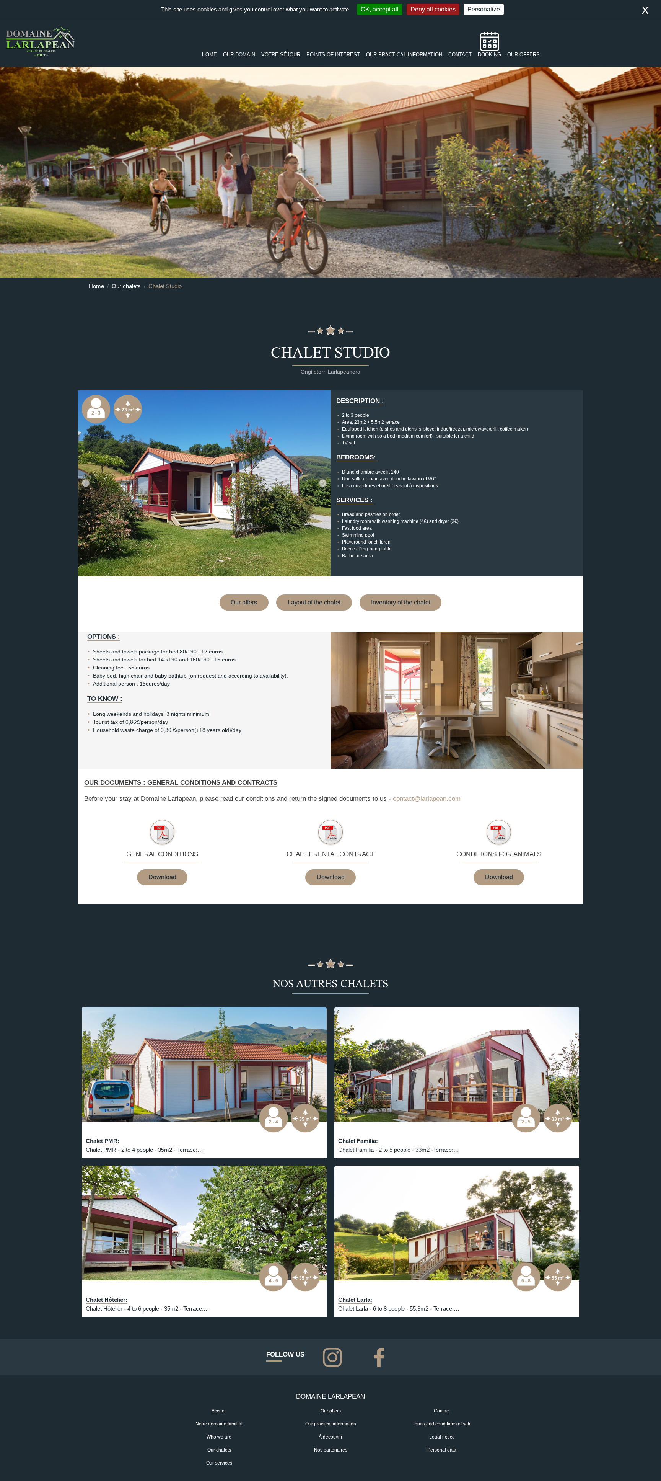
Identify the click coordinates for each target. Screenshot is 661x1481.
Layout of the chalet (314, 602)
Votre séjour (280, 54)
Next (323, 483)
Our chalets (126, 286)
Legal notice (442, 1437)
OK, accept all (380, 9)
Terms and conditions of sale (442, 1424)
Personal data (441, 1450)
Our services (219, 1463)
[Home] (40, 41)
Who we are (219, 1437)
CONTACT (460, 54)
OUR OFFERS (523, 54)
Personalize (483, 9)
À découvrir (330, 1437)
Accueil (219, 1411)
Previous (86, 483)
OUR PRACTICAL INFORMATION (404, 54)
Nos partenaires (330, 1450)
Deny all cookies (433, 9)
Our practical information (330, 1424)
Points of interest (333, 54)
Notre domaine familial (219, 1424)
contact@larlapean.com (427, 798)
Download (162, 877)
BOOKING (489, 54)
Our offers (244, 602)
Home (209, 54)
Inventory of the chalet (400, 602)
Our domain (239, 54)
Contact (442, 1411)
